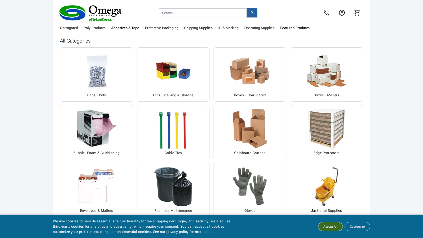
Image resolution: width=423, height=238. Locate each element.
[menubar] (211, 28)
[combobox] (203, 13)
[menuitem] (69, 28)
